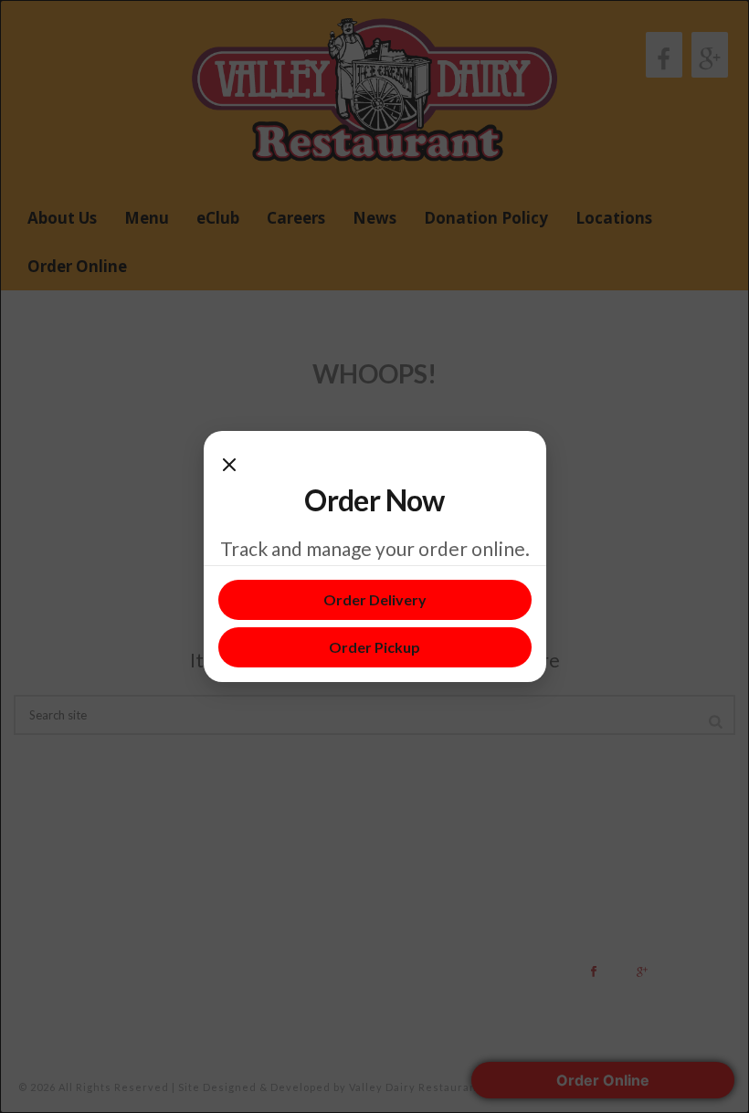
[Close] (229, 464)
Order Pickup (374, 647)
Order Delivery (375, 599)
